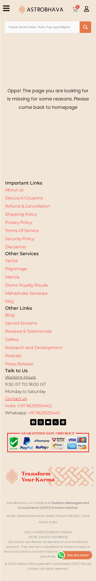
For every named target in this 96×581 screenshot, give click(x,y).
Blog (10, 315)
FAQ (9, 301)
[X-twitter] (55, 422)
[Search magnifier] (85, 27)
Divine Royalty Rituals (26, 285)
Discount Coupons (24, 198)
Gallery (12, 339)
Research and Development (33, 347)
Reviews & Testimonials (28, 331)
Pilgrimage (16, 268)
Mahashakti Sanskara (26, 293)
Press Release (19, 363)
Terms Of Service (22, 230)
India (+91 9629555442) (28, 405)
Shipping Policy (21, 214)
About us (14, 189)
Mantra (12, 277)
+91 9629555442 (44, 412)
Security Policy (19, 238)
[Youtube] (48, 422)
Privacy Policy (18, 222)
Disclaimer (16, 246)
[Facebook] (33, 422)
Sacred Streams (21, 323)
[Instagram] (41, 422)
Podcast (13, 355)
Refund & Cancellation (27, 206)
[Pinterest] (63, 422)
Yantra (11, 260)
